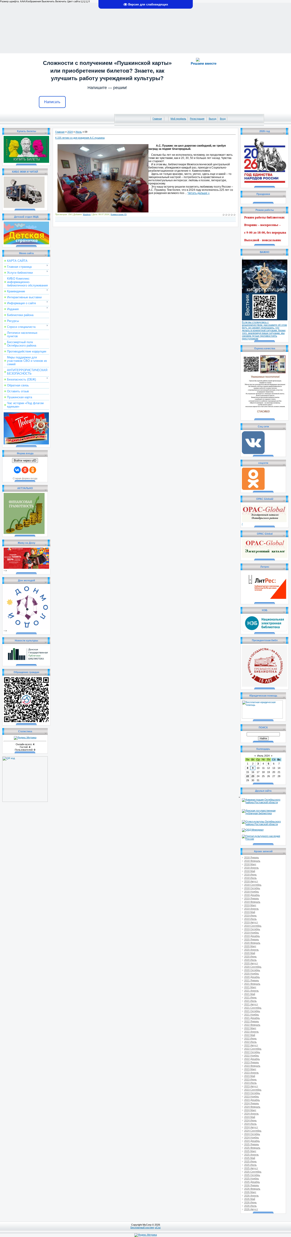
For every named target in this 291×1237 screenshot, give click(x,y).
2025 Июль (250, 1164)
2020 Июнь (250, 956)
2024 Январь (251, 1103)
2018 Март (250, 864)
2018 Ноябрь (251, 891)
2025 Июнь (250, 1161)
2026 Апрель (251, 1195)
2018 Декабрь (252, 895)
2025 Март (250, 1151)
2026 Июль (250, 1205)
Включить (60, 1)
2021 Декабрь (252, 1018)
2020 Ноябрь (251, 973)
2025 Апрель (251, 1154)
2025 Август (251, 1168)
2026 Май (249, 1199)
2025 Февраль (252, 1147)
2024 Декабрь (252, 1141)
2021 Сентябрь (252, 1007)
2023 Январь (251, 1062)
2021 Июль (250, 1001)
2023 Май (249, 1076)
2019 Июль (250, 919)
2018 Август (251, 881)
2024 (70, 131)
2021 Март (250, 987)
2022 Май (249, 1035)
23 (252, 776)
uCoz (158, 1227)
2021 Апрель (251, 990)
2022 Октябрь (252, 1052)
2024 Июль (250, 1123)
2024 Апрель (251, 1113)
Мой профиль (178, 118)
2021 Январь (251, 980)
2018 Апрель (251, 867)
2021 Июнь (250, 997)
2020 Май (249, 953)
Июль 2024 (263, 755)
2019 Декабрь (252, 936)
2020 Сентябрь (252, 966)
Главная (157, 118)
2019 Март (250, 905)
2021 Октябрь (252, 1011)
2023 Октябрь (252, 1093)
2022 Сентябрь (252, 1048)
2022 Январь (251, 1021)
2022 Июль (250, 1042)
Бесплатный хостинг (142, 1227)
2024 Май (249, 1117)
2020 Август (251, 963)
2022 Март (250, 1028)
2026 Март (250, 1192)
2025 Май (249, 1158)
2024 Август (251, 1127)
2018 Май (249, 871)
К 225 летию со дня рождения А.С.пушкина (80, 137)
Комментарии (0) (119, 214)
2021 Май (249, 994)
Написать (52, 102)
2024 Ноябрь (251, 1137)
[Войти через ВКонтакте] (17, 470)
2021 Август (251, 1004)
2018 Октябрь (252, 888)
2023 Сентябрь (252, 1089)
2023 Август (251, 1086)
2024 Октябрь (252, 1134)
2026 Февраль (252, 1188)
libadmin (87, 214)
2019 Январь (251, 898)
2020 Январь (251, 939)
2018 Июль (250, 878)
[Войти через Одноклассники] (32, 470)
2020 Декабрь (252, 977)
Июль (78, 131)
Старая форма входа (25, 478)
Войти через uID (25, 460)
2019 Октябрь (252, 929)
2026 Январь (251, 1185)
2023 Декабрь (252, 1100)
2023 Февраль (252, 1065)
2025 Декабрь (252, 1182)
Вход (223, 118)
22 (247, 776)
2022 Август (251, 1045)
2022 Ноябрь (251, 1055)
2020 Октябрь (252, 970)
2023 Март (250, 1069)
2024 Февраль (252, 1106)
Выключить (48, 1)
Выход (212, 118)
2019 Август (251, 922)
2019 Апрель (251, 908)
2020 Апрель (251, 949)
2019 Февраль (252, 901)
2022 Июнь (250, 1038)
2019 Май (249, 912)
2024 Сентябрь (252, 1130)
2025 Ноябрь (251, 1178)
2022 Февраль (252, 1024)
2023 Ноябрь (251, 1096)
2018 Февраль (252, 861)
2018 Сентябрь (252, 884)
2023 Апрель (251, 1072)
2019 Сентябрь (252, 925)
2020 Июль (250, 960)
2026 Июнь (250, 1202)
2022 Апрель (251, 1031)
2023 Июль (250, 1082)
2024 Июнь (250, 1120)
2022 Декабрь (252, 1059)
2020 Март (250, 946)
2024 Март (250, 1110)
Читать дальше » (199, 193)
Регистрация (197, 118)
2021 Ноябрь (251, 1014)
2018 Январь (251, 857)
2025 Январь (251, 1144)
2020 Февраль (252, 942)
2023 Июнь (250, 1079)
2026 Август (251, 1209)
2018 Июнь (250, 874)
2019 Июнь (250, 915)
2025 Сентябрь (252, 1171)
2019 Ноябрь (251, 932)
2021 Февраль (252, 983)
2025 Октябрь (252, 1175)
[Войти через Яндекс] (25, 470)
